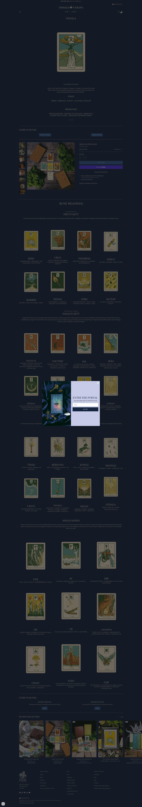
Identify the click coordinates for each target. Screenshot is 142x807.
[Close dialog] (98, 383)
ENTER (85, 409)
